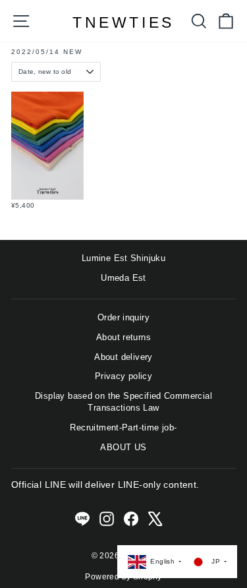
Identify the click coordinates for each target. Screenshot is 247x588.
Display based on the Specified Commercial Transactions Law (123, 402)
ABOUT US (123, 447)
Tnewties (123, 22)
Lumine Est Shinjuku (123, 258)
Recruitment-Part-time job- (123, 427)
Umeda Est (123, 278)
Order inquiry (123, 317)
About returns (123, 337)
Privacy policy (123, 376)
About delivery (123, 357)
